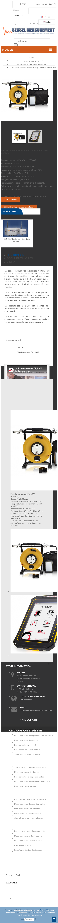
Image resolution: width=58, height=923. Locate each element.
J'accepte (29, 919)
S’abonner (11, 883)
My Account (19, 15)
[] (16, 44)
